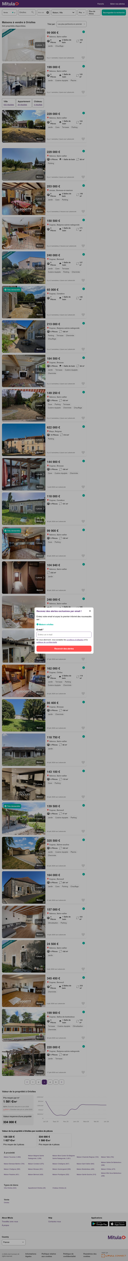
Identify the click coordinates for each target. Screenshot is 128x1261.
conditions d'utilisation (75, 639)
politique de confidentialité (46, 642)
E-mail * (40, 629)
